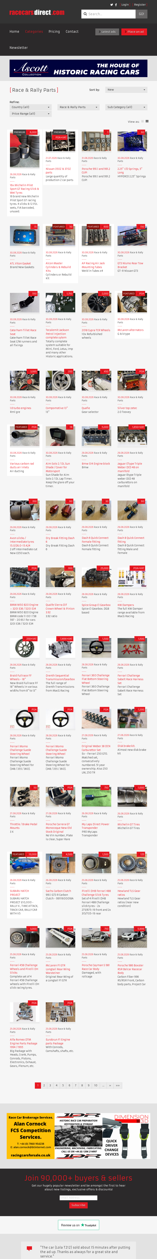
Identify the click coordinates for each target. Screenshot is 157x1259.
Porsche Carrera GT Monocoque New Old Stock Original (59, 828)
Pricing (54, 31)
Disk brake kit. (126, 746)
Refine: (14, 102)
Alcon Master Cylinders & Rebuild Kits (58, 267)
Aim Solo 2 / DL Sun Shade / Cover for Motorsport (58, 467)
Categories (34, 31)
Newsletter (19, 48)
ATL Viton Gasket (20, 263)
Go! (141, 14)
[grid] (147, 121)
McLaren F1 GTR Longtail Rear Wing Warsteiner (58, 969)
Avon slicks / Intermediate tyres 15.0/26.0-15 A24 (22, 542)
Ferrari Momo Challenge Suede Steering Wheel (20, 750)
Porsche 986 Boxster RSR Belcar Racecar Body (130, 969)
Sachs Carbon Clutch (58, 891)
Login (125, 4)
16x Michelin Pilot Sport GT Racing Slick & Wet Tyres (24, 189)
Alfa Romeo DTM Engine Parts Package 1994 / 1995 (23, 1043)
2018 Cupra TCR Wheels (96, 330)
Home (14, 31)
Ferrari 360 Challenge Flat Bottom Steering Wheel (96, 679)
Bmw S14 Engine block (96, 463)
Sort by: (94, 90)
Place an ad (135, 31)
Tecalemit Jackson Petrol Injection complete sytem (57, 333)
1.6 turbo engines (20, 408)
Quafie (86, 408)
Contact (72, 31)
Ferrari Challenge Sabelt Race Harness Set (130, 679)
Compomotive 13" (57, 408)
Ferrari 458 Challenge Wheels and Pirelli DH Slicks (24, 969)
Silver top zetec (127, 408)
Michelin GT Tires (129, 824)
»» (118, 1085)
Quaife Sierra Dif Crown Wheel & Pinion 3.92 (60, 608)
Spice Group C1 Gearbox (96, 605)
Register (140, 4)
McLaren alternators (131, 330)
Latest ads (108, 31)
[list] (142, 121)
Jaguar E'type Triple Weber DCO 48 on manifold (130, 467)
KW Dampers (126, 605)
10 (95, 1085)
